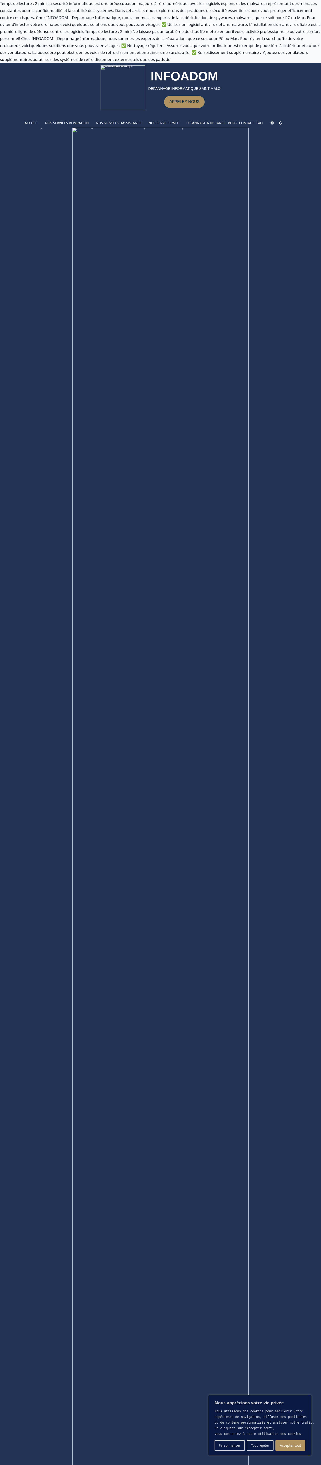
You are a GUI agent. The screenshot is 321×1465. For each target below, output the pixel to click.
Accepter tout (290, 1445)
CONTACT (246, 123)
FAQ (259, 123)
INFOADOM (184, 76)
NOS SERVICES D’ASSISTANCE (118, 123)
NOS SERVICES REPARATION (67, 123)
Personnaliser (229, 1445)
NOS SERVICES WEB (164, 123)
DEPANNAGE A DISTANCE (206, 123)
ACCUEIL (31, 123)
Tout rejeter (260, 1445)
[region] (260, 1425)
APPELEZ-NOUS (184, 101)
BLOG (232, 123)
